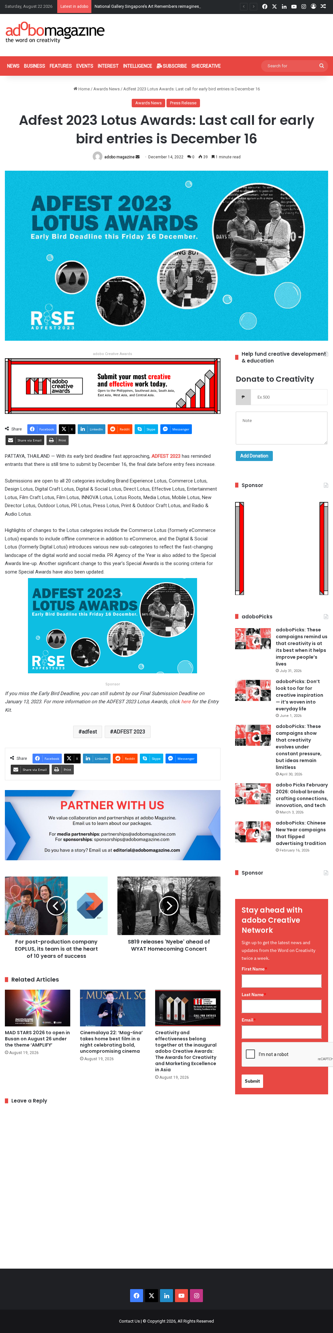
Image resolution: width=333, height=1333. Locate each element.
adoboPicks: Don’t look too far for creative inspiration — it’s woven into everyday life (299, 695)
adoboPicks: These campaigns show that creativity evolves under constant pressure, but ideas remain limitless (299, 747)
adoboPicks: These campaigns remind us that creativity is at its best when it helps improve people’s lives (301, 647)
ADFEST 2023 (129, 732)
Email (249, 1020)
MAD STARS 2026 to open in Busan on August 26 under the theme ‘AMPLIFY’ (37, 1038)
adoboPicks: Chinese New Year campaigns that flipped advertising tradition (301, 833)
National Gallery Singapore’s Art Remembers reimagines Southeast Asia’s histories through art (182, 6)
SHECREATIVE (206, 66)
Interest (108, 66)
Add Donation (254, 455)
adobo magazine (119, 157)
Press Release (183, 102)
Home (83, 88)
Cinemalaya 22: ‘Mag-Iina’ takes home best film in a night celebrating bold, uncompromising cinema (111, 1041)
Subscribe (174, 66)
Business (34, 66)
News (13, 66)
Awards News (106, 88)
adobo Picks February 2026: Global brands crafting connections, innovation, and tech (302, 795)
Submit (252, 1081)
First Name (254, 969)
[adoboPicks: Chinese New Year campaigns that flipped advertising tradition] (253, 832)
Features (61, 66)
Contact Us (129, 1321)
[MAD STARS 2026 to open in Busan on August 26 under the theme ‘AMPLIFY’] (37, 1008)
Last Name (254, 994)
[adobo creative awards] (112, 385)
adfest (89, 732)
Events (84, 66)
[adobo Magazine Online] (55, 32)
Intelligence (137, 66)
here (186, 702)
